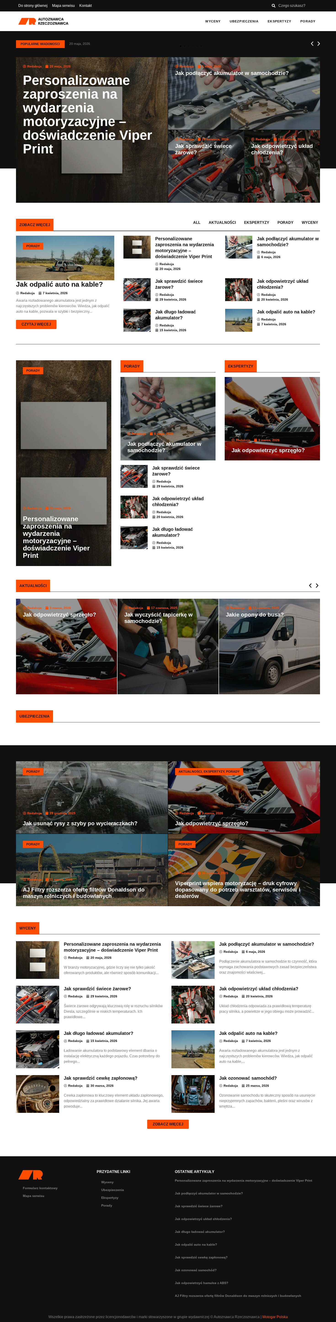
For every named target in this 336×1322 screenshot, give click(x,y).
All (196, 222)
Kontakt (85, 6)
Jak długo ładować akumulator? (200, 1232)
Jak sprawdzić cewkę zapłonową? (201, 1257)
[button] (312, 43)
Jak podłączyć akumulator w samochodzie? (209, 1193)
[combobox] (294, 5)
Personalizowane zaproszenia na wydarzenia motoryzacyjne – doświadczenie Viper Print (243, 1180)
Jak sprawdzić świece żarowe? (199, 1206)
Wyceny (213, 21)
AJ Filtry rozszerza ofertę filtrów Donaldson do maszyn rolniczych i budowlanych (238, 1296)
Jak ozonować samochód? (196, 1270)
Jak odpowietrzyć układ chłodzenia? (203, 1219)
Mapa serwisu (63, 6)
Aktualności (222, 222)
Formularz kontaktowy (40, 1188)
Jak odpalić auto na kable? (196, 1244)
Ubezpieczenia (244, 21)
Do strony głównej (33, 6)
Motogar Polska (275, 1317)
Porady (307, 21)
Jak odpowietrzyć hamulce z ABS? (201, 1283)
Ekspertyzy (279, 21)
